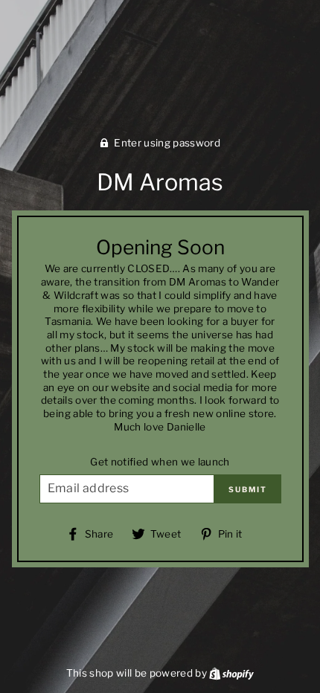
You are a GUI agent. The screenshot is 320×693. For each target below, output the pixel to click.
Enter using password (167, 143)
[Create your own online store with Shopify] (231, 673)
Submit (247, 489)
